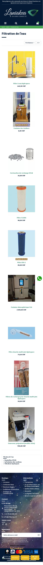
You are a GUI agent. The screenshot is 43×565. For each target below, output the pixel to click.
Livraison (6, 482)
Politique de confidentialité (8, 492)
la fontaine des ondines (13, 462)
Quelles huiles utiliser (32, 489)
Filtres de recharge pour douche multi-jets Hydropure (21, 398)
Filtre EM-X (21, 262)
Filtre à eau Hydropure (21, 84)
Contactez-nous (8, 484)
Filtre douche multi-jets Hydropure (21, 352)
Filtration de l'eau (8, 457)
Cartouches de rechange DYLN (21, 173)
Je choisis (25, 557)
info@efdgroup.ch (10, 517)
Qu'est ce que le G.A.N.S (33, 496)
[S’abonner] (38, 535)
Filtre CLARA (21, 218)
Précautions (29, 482)
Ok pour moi (35, 557)
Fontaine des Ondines (21, 128)
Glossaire (28, 491)
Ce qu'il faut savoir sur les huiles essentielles (32, 485)
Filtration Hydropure (12, 464)
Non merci (15, 557)
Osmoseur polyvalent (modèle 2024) (21, 443)
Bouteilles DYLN (10, 460)
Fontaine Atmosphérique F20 (21, 307)
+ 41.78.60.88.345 (10, 514)
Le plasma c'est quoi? (32, 493)
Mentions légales (9, 487)
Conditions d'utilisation (11, 489)
